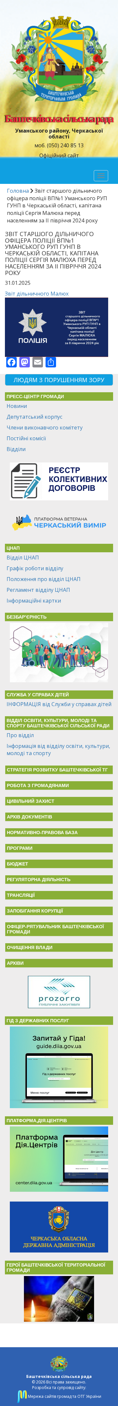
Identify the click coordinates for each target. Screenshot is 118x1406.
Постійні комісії (26, 438)
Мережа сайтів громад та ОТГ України (64, 1396)
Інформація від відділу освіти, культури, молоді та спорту (58, 749)
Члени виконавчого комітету (45, 427)
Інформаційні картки (34, 600)
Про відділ (20, 735)
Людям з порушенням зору (59, 380)
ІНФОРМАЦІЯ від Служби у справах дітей (59, 704)
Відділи (16, 449)
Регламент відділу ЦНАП (38, 589)
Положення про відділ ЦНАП (44, 579)
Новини (17, 406)
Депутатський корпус (34, 416)
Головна (18, 190)
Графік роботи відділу (35, 568)
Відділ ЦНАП (23, 557)
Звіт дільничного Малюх (37, 293)
